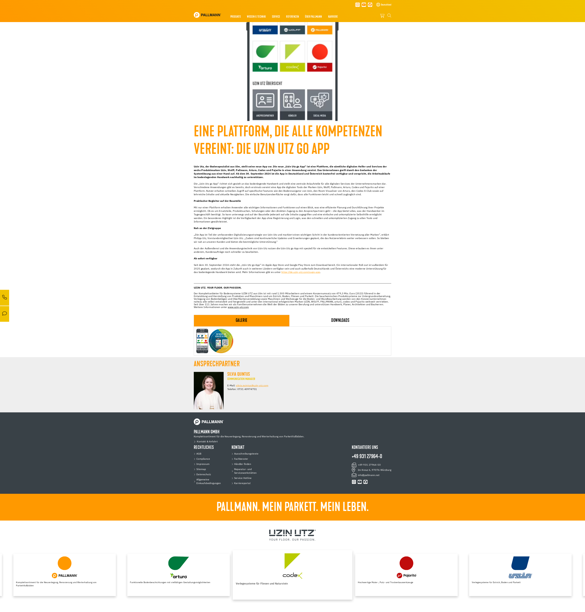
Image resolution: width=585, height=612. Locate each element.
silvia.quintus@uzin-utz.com (252, 386)
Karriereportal (242, 483)
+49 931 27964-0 (367, 457)
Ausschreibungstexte (246, 454)
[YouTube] (363, 4)
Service (276, 16)
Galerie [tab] (242, 320)
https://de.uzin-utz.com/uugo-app (300, 272)
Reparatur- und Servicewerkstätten (245, 471)
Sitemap (201, 469)
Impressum (203, 464)
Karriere (333, 16)
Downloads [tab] (340, 320)
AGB (198, 454)
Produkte (235, 16)
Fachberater (241, 459)
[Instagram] (357, 4)
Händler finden (242, 464)
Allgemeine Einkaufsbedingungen (208, 482)
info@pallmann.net (369, 475)
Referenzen (292, 16)
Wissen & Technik (256, 16)
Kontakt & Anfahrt (207, 442)
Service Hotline (243, 478)
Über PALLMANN (313, 16)
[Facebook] (370, 4)
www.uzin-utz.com (238, 307)
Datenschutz (203, 474)
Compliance (203, 459)
